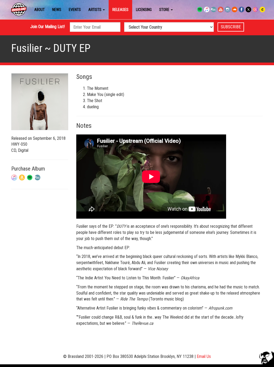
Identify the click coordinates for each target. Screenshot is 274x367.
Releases (120, 9)
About (39, 9)
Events (75, 9)
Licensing (144, 9)
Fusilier (26, 48)
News (56, 9)
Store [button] (164, 9)
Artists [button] (95, 9)
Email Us (204, 356)
